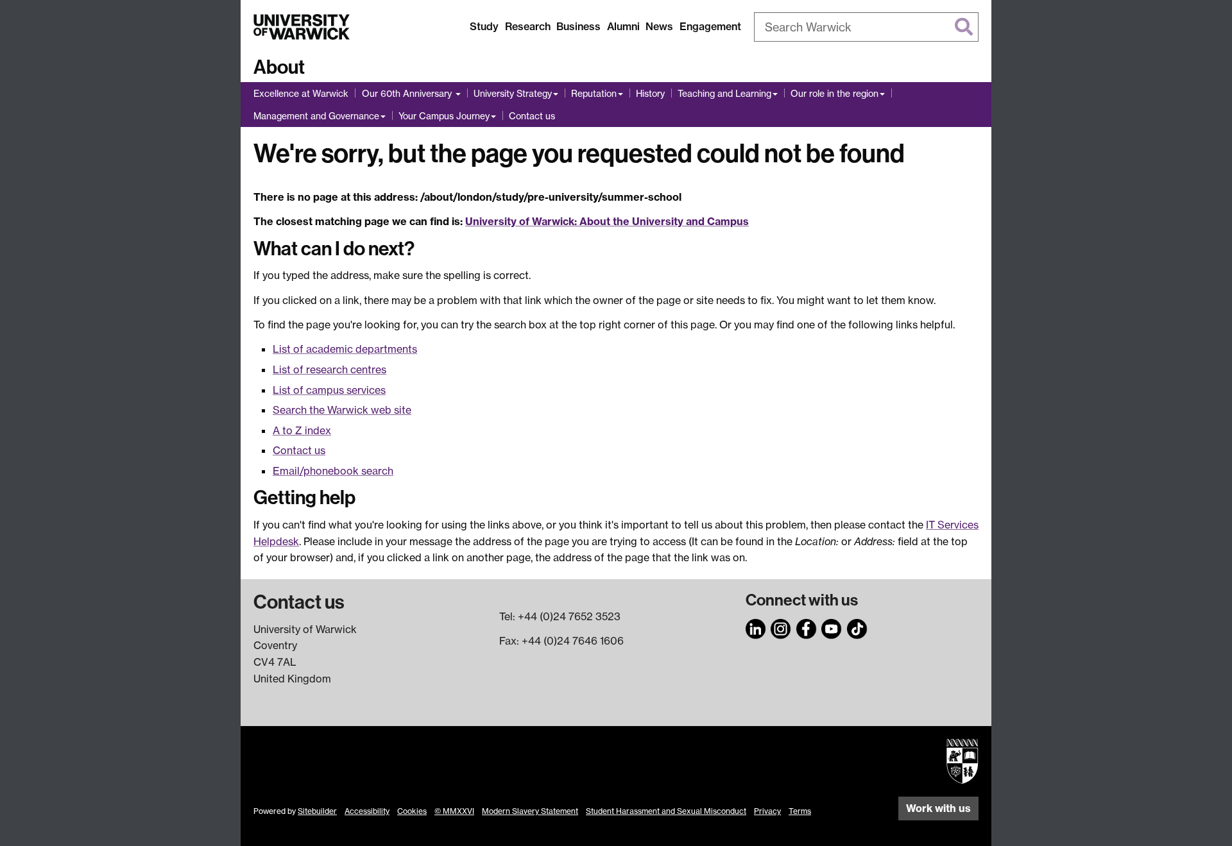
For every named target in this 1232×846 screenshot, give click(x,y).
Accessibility (367, 811)
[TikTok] (857, 627)
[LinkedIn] (756, 627)
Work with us (938, 808)
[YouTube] (831, 627)
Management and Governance (316, 115)
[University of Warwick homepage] (301, 27)
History (650, 93)
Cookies (412, 811)
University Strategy (513, 93)
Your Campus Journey (444, 115)
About (279, 67)
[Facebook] (806, 627)
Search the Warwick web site (342, 409)
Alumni (623, 26)
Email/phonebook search (333, 470)
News (659, 26)
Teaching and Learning (724, 93)
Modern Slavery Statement (530, 811)
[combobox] (866, 27)
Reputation (594, 93)
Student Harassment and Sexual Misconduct (666, 811)
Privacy (767, 811)
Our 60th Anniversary (408, 93)
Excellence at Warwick (300, 93)
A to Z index (302, 430)
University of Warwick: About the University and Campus (607, 221)
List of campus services (329, 390)
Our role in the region (834, 93)
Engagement (710, 26)
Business (578, 26)
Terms (800, 811)
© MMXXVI (454, 811)
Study (484, 26)
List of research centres (329, 369)
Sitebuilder (317, 811)
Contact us (532, 115)
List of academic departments (345, 349)
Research (528, 26)
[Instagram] (781, 627)
